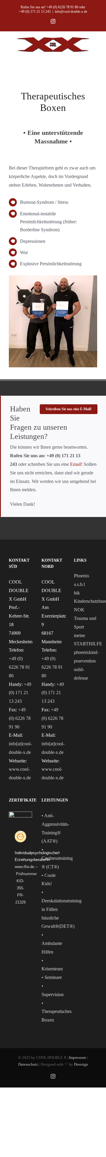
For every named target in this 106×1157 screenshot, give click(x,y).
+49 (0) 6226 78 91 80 (19, 667)
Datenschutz (28, 1064)
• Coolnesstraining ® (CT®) (57, 858)
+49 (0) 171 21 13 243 (20, 693)
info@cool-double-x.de (71, 11)
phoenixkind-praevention (85, 656)
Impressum (77, 1057)
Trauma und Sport (85, 622)
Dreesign (81, 1064)
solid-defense (81, 674)
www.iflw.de (24, 866)
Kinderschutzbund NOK (85, 605)
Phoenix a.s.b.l (81, 580)
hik (77, 592)
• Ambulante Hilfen (52, 943)
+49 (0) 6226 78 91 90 (20, 718)
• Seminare (52, 977)
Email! (77, 464)
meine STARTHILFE (85, 640)
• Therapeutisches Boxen (57, 1012)
